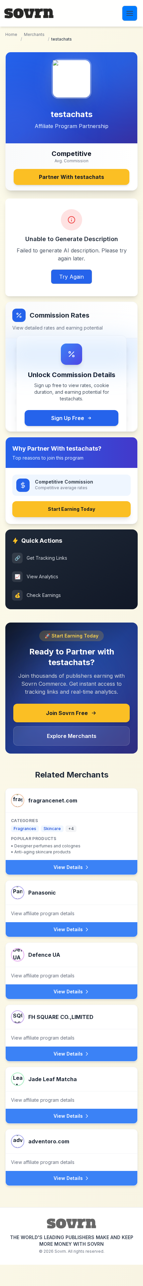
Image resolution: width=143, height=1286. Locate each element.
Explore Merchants (71, 736)
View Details (68, 867)
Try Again (71, 276)
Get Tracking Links (41, 558)
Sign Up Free (67, 418)
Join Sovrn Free (67, 713)
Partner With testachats (71, 177)
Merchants (34, 34)
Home (11, 34)
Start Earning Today (71, 509)
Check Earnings (38, 595)
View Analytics (37, 576)
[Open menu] (129, 13)
